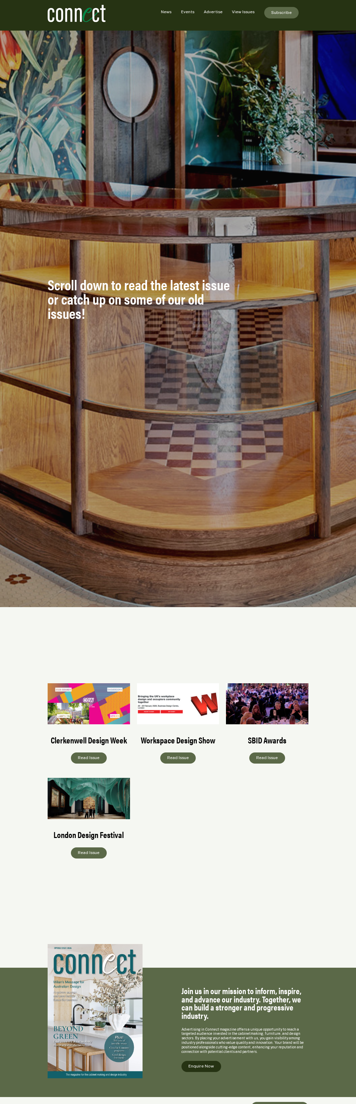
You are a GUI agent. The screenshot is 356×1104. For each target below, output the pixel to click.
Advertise (213, 11)
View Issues (243, 11)
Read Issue (88, 757)
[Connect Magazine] (89, 13)
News (166, 11)
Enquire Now (201, 1066)
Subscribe (281, 12)
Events (187, 11)
